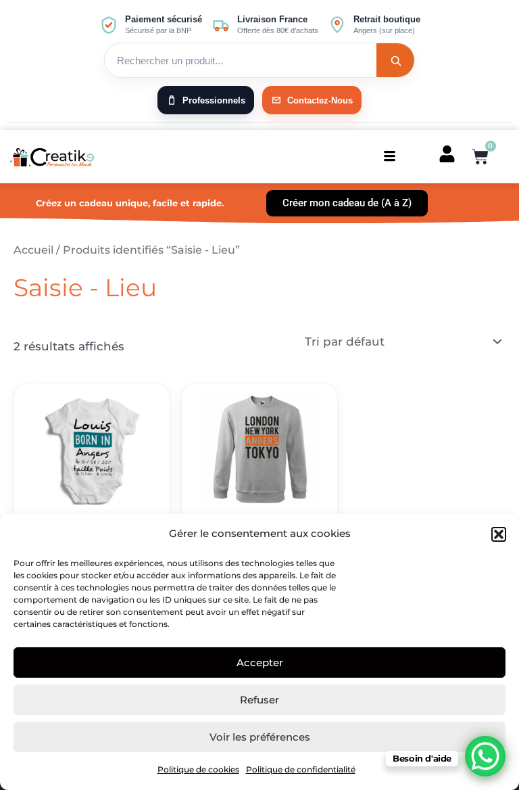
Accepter (260, 662)
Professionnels (213, 100)
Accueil (33, 249)
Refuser (259, 699)
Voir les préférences (259, 736)
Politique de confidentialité (300, 769)
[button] (498, 534)
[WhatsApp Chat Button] (485, 756)
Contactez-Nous (320, 100)
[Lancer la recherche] (395, 60)
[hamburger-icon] (389, 156)
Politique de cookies (198, 769)
